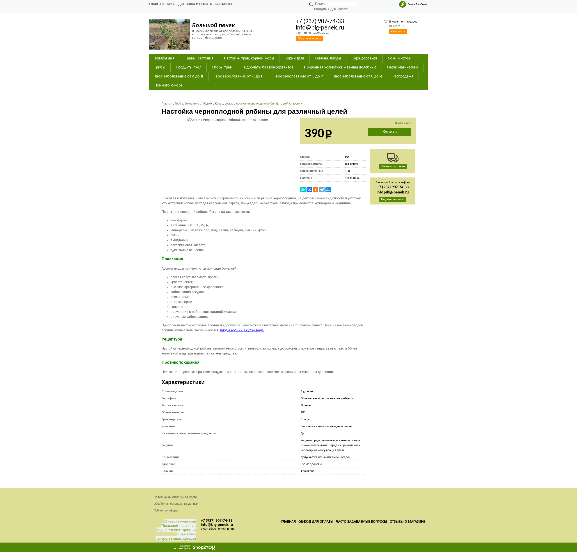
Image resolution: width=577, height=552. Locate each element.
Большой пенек (213, 26)
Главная (156, 4)
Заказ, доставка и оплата (189, 4)
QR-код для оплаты (315, 522)
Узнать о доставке (393, 166)
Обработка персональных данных (176, 504)
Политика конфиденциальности (175, 497)
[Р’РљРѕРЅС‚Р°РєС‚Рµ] (309, 189)
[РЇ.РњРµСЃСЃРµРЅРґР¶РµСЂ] (303, 189)
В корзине (403, 21)
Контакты (223, 4)
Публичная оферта (166, 510)
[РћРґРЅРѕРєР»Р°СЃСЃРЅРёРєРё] (315, 189)
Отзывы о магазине (407, 522)
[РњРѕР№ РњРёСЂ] (328, 189)
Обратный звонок (309, 38)
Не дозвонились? (392, 199)
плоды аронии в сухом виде (242, 330)
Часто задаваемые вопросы (361, 522)
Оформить (398, 31)
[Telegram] (322, 189)
